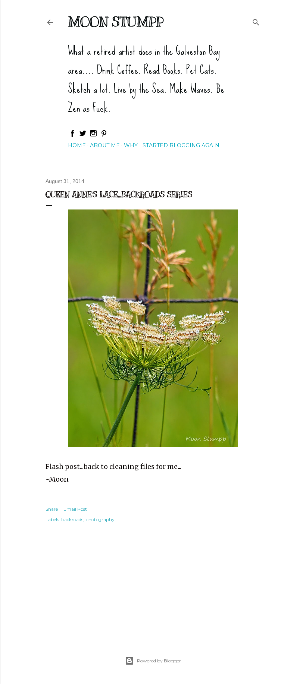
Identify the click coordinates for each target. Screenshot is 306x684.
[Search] (256, 20)
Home (77, 145)
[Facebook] (72, 135)
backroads (72, 519)
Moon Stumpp (115, 21)
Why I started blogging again (171, 145)
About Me (105, 145)
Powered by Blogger (159, 660)
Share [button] (52, 509)
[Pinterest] (103, 135)
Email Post (75, 509)
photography (100, 519)
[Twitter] (82, 135)
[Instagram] (93, 135)
